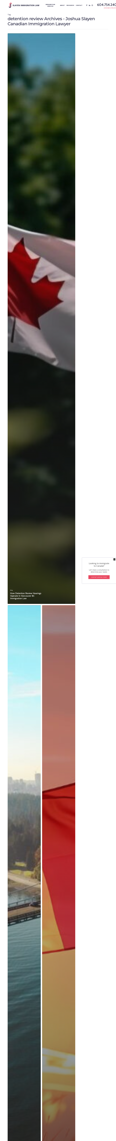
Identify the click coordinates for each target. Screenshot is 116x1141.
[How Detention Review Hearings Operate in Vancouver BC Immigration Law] (41, 318)
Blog (11, 590)
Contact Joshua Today (99, 577)
